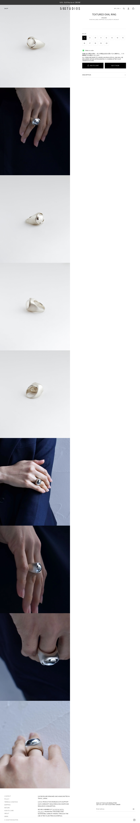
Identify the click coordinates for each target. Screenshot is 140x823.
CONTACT (7, 796)
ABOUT (6, 813)
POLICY (6, 799)
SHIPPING (7, 805)
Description (86, 75)
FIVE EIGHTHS (13, 820)
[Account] (128, 8)
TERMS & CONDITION (11, 802)
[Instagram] (134, 820)
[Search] (123, 8)
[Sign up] (133, 809)
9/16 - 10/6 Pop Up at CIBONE (70, 2)
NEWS (6, 816)
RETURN (7, 808)
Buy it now (115, 65)
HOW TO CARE (9, 811)
